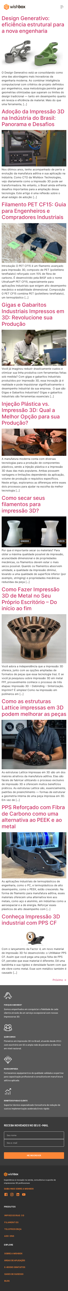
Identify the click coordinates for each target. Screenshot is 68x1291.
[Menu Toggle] (62, 7)
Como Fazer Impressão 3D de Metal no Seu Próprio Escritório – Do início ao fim (30, 599)
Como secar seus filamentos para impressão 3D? (23, 504)
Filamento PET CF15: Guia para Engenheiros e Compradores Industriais (34, 210)
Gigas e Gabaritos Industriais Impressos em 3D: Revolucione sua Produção (33, 314)
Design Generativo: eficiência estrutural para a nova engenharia (33, 24)
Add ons (9, 1236)
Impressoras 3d (14, 1215)
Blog (7, 1280)
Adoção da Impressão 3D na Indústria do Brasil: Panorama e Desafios (33, 117)
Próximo (59, 980)
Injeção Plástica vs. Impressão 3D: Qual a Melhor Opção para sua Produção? (31, 413)
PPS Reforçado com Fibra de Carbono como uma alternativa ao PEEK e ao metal (33, 816)
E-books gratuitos (14, 1267)
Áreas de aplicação (14, 1260)
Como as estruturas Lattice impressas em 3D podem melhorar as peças (34, 707)
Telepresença (13, 1229)
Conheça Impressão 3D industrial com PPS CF (31, 919)
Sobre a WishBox (13, 1253)
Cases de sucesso (13, 1274)
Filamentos (11, 1222)
